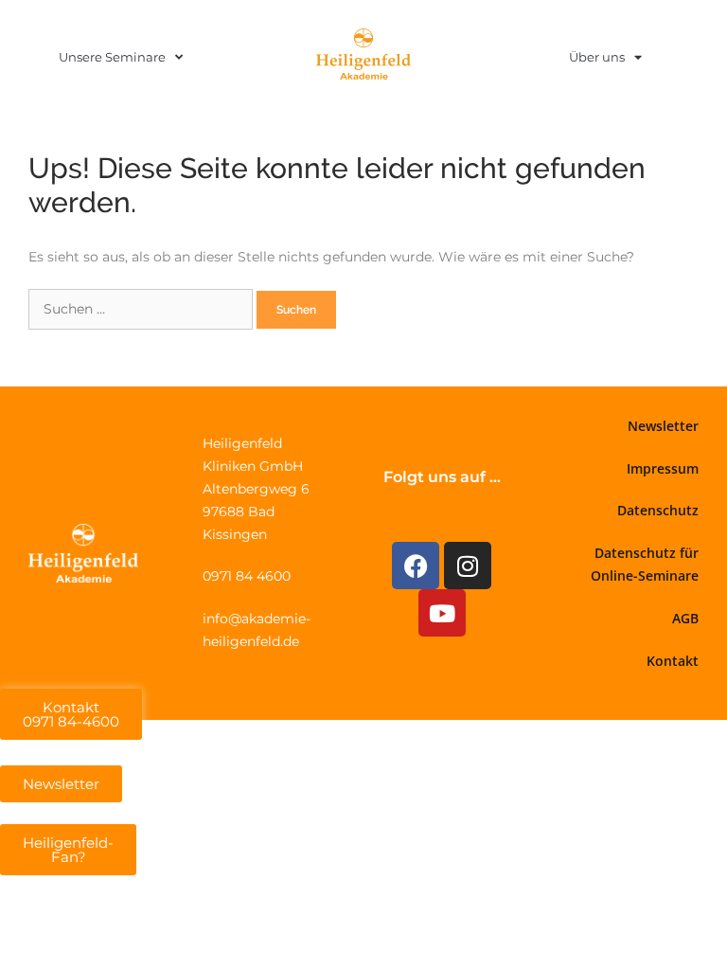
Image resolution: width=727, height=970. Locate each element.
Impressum (663, 468)
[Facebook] (415, 565)
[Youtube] (442, 613)
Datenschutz (658, 510)
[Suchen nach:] (142, 308)
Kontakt (673, 661)
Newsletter (663, 426)
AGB (685, 618)
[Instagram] (467, 565)
